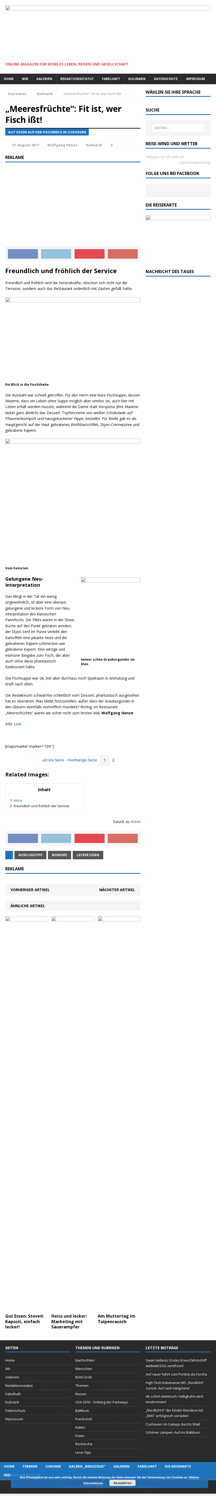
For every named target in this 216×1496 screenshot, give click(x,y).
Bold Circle (83, 1377)
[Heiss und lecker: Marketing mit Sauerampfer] (72, 1307)
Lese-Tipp (83, 1452)
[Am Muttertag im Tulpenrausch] (119, 1307)
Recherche (83, 1444)
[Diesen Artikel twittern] (56, 254)
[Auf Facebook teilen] (23, 254)
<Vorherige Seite (82, 759)
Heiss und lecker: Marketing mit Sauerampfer (69, 1321)
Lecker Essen (88, 855)
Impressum (195, 79)
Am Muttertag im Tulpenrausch (116, 1318)
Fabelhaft (111, 79)
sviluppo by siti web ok (165, 156)
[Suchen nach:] (178, 127)
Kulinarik (137, 79)
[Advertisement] (72, 204)
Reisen (80, 1394)
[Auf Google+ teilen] (123, 254)
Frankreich (83, 1419)
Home (9, 79)
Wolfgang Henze (62, 145)
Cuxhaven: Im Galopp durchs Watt (173, 1424)
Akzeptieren (122, 1482)
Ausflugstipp (30, 855)
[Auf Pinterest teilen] (90, 254)
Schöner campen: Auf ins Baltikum (173, 1432)
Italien (80, 1427)
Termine (29, 1466)
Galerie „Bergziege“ (87, 1466)
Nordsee (59, 855)
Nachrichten (85, 1360)
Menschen (83, 1368)
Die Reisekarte (178, 1466)
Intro (18, 800)
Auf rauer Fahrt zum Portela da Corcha (176, 1374)
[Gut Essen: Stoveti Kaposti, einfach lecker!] (26, 1307)
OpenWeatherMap (195, 162)
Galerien (44, 79)
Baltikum (82, 1410)
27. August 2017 (25, 145)
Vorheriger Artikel (30, 889)
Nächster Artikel (117, 889)
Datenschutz (166, 79)
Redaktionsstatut (77, 79)
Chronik (53, 1466)
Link (17, 723)
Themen (82, 1385)
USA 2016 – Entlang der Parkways (101, 1402)
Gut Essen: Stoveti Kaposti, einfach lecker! (24, 1321)
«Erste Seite (53, 759)
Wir (25, 79)
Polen (80, 1435)
